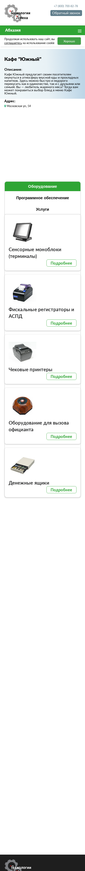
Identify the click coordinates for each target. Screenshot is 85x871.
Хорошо (69, 41)
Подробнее (61, 263)
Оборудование (42, 186)
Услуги (42, 209)
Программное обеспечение (42, 198)
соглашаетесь (13, 43)
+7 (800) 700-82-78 (66, 6)
